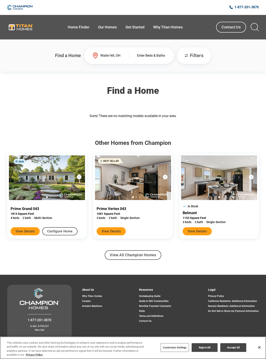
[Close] (259, 347)
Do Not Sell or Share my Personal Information (233, 311)
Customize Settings (175, 347)
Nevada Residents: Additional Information (231, 306)
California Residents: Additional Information (232, 301)
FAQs (142, 311)
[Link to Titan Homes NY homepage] (20, 27)
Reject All (204, 347)
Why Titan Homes (92, 296)
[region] (133, 348)
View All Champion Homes (133, 256)
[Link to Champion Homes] (20, 7)
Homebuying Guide (149, 296)
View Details (25, 231)
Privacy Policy (216, 296)
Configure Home (60, 231)
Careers (86, 301)
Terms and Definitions (151, 316)
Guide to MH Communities (154, 301)
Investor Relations (92, 306)
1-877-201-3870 (39, 320)
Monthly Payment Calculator (155, 306)
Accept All (233, 347)
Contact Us (231, 27)
